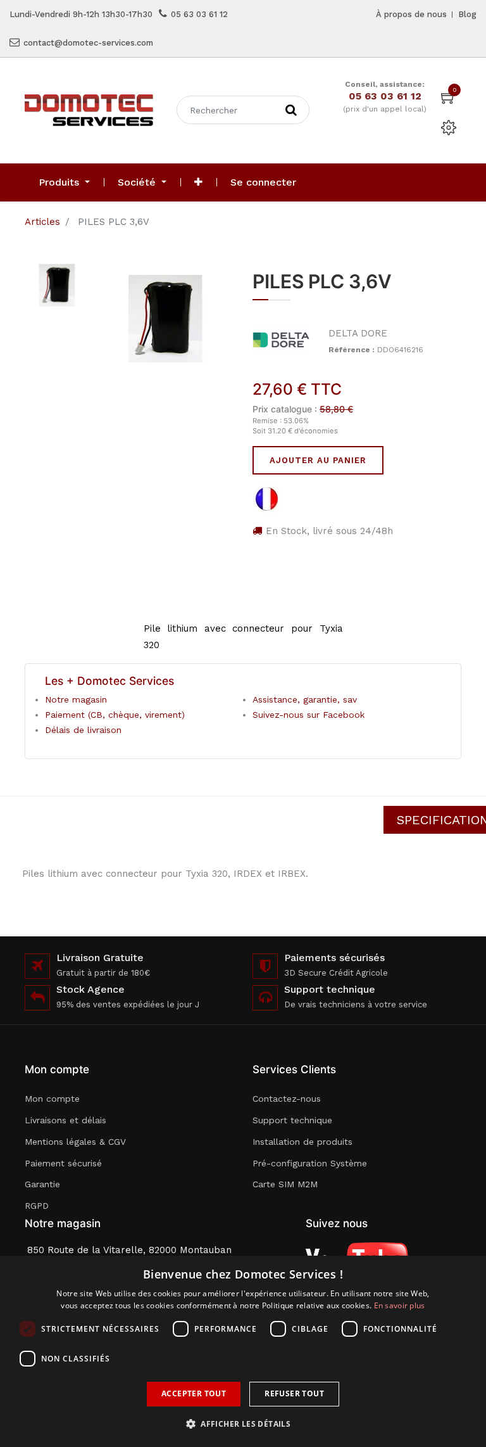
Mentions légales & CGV (75, 1142)
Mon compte (52, 1098)
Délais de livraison (83, 730)
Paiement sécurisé (63, 1163)
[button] (198, 182)
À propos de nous (411, 14)
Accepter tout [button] (193, 1393)
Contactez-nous (286, 1098)
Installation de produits (302, 1142)
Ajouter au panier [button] (318, 460)
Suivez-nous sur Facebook (308, 715)
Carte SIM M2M (285, 1184)
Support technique (292, 1120)
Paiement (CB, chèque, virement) (115, 715)
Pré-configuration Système (309, 1163)
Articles (42, 221)
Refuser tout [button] (294, 1393)
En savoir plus (399, 1305)
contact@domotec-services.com (88, 43)
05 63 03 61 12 (199, 14)
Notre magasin (76, 699)
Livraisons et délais (65, 1120)
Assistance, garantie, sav (304, 699)
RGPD (37, 1206)
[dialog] (243, 1351)
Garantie (42, 1184)
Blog (467, 14)
